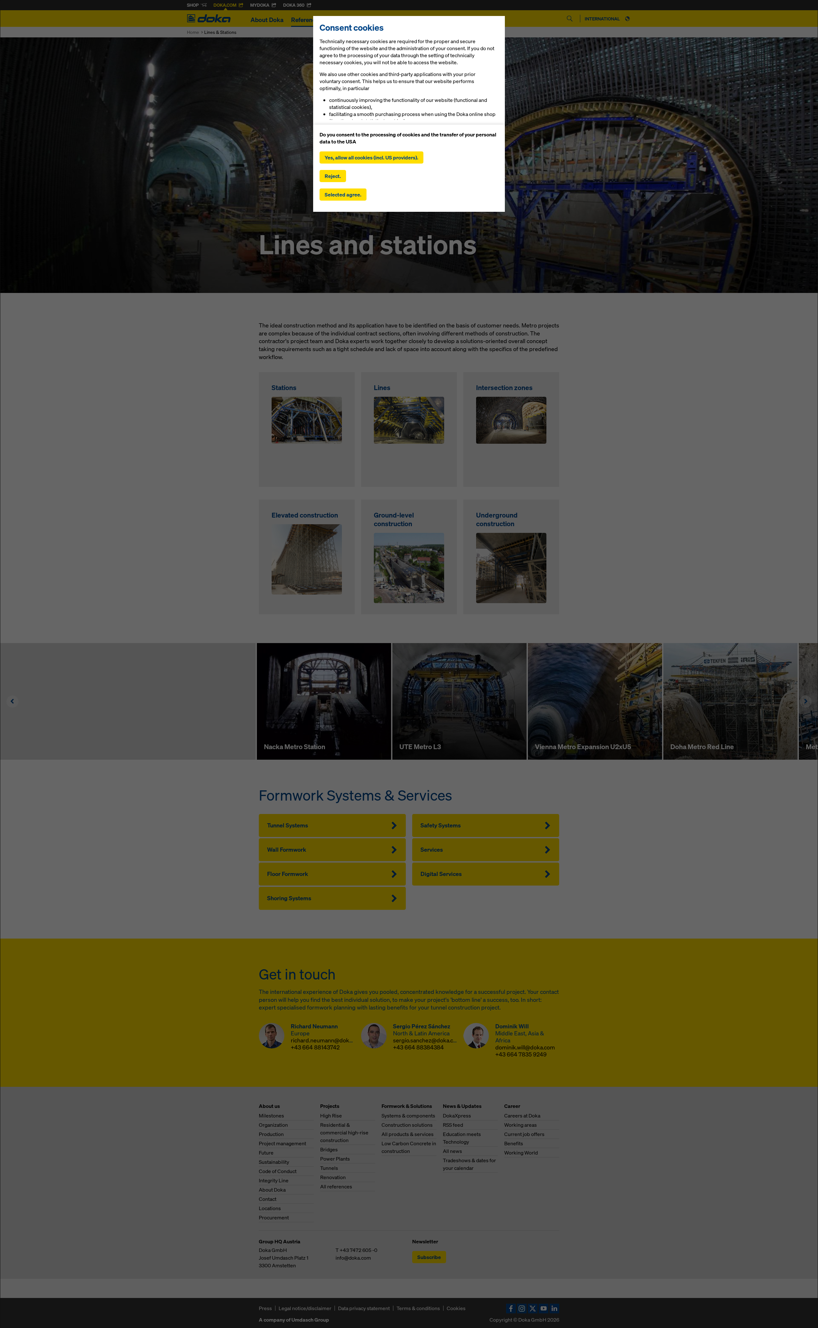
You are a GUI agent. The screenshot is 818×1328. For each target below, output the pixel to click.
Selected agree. (343, 194)
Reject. (333, 176)
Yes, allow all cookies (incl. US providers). (371, 157)
